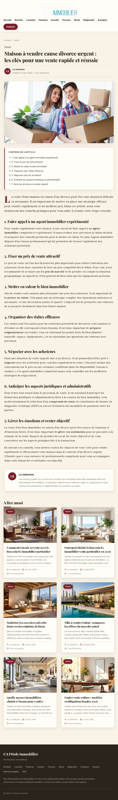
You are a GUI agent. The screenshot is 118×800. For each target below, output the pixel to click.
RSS (24, 771)
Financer (43, 20)
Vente (77, 20)
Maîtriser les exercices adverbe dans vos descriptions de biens (27, 624)
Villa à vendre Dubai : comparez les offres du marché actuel (84, 624)
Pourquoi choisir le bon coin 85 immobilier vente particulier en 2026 (87, 549)
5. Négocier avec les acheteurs (26, 175)
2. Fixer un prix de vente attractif (27, 162)
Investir (55, 20)
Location (30, 20)
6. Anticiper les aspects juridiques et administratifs (36, 179)
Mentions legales (11, 771)
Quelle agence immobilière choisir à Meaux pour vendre (25, 699)
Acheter (19, 20)
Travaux (66, 20)
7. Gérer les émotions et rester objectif (30, 184)
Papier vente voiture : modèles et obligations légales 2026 (83, 699)
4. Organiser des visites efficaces (28, 171)
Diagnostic (89, 20)
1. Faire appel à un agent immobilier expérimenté (35, 157)
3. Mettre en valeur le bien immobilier (29, 166)
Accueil (7, 20)
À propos (102, 20)
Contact (10, 26)
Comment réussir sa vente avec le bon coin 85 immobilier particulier (29, 549)
